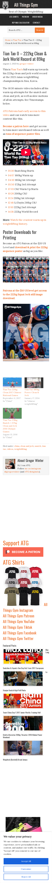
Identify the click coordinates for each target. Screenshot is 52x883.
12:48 (11, 202)
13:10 (10, 207)
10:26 (11, 193)
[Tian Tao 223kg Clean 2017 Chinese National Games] (12, 382)
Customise (26, 869)
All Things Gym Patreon (18, 615)
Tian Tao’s (17, 69)
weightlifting (20, 449)
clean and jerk (27, 446)
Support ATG (16, 543)
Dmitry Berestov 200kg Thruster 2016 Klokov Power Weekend (22, 736)
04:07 (11, 175)
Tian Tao (17, 40)
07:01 (11, 189)
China (16, 446)
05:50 (11, 184)
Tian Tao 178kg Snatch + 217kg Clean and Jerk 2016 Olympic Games (10, 426)
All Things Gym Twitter (18, 638)
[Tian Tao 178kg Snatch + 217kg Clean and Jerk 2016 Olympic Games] (12, 413)
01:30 (11, 170)
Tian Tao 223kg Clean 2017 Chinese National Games (12, 392)
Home (8, 40)
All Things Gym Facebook (19, 632)
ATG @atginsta (32, 471)
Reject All (26, 877)
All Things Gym (26, 4)
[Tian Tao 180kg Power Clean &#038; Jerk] (34, 382)
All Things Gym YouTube (19, 621)
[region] (26, 857)
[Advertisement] (26, 512)
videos (10, 449)
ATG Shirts (13, 562)
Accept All (26, 861)
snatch (38, 446)
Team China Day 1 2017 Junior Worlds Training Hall (21, 712)
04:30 (11, 180)
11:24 (10, 198)
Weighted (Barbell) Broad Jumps (15, 759)
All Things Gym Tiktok (17, 627)
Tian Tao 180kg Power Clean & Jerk (32, 392)
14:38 (11, 211)
